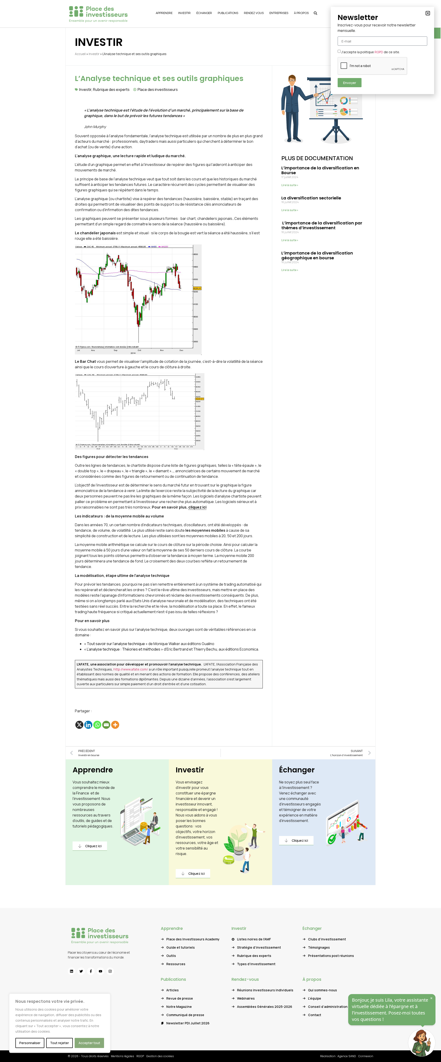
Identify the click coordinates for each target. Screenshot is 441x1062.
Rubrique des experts (111, 89)
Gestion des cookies (160, 1056)
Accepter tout (89, 1043)
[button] (428, 13)
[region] (59, 1023)
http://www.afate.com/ (130, 669)
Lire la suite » (289, 185)
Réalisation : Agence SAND (338, 1056)
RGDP (140, 1056)
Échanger (297, 770)
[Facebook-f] (91, 971)
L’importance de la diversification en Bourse (320, 170)
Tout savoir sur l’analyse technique (116, 643)
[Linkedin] (88, 725)
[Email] (106, 725)
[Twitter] (81, 971)
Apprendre (93, 770)
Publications (173, 979)
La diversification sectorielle (311, 198)
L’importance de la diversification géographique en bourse (317, 255)
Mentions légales (122, 1056)
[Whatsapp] (97, 725)
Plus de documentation (317, 158)
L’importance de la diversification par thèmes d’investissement (321, 225)
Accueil (80, 54)
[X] (79, 725)
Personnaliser (29, 1043)
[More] (115, 725)
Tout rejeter (59, 1043)
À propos (311, 979)
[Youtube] (100, 971)
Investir (94, 54)
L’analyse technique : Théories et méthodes (123, 649)
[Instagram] (110, 971)
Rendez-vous (245, 979)
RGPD (379, 52)
